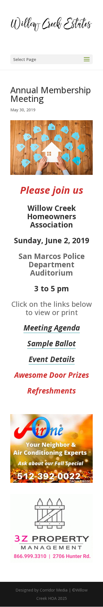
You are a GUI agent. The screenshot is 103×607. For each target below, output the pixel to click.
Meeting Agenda (51, 328)
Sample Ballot (51, 343)
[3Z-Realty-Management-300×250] (51, 560)
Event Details (52, 359)
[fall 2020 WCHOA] (51, 481)
